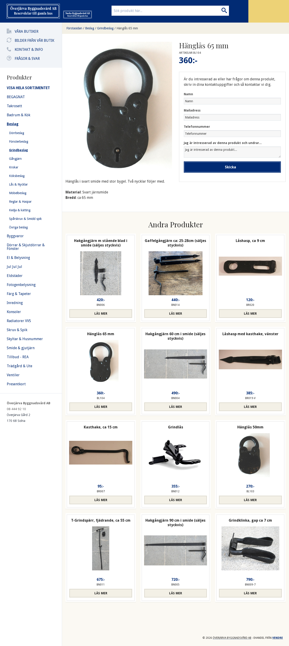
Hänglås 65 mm (127, 28)
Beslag (89, 28)
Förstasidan (74, 28)
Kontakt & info (29, 49)
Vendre (277, 637)
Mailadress (192, 110)
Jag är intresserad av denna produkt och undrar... (223, 143)
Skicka (230, 167)
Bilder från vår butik (34, 40)
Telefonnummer (197, 126)
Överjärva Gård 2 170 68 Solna (18, 418)
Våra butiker (26, 31)
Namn (188, 94)
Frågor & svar (27, 58)
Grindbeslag (105, 28)
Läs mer (100, 313)
